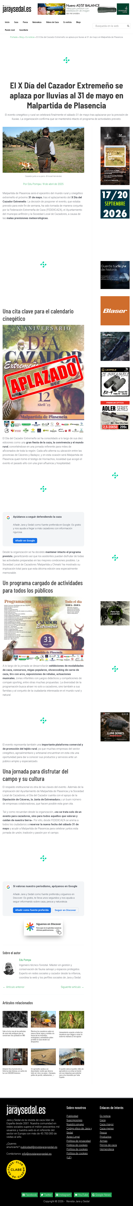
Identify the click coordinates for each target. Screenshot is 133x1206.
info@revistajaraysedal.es (37, 1153)
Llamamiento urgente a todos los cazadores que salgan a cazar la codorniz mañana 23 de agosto (71, 1034)
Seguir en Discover (65, 910)
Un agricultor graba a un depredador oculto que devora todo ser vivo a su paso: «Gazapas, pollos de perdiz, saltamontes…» (43, 1072)
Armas (103, 1140)
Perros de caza (108, 1145)
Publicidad (72, 1116)
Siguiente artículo (72, 987)
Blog (21, 37)
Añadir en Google (25, 540)
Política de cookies (77, 1149)
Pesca (103, 1132)
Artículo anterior (13, 987)
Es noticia (30, 37)
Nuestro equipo (75, 1124)
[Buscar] (128, 26)
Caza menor (107, 1128)
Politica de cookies (77, 1145)
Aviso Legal (73, 1136)
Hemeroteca (107, 1149)
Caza (103, 1120)
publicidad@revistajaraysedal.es (38, 1147)
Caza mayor (107, 1124)
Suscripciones (74, 1120)
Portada (14, 37)
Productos (105, 1136)
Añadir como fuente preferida (32, 910)
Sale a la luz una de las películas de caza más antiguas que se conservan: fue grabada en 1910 (14, 1033)
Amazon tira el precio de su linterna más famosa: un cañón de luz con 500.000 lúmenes (15, 1071)
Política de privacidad (78, 1140)
